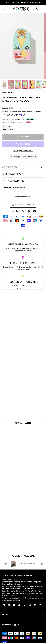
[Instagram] (9, 605)
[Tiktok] (19, 605)
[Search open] (37, 9)
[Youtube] (14, 605)
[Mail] (34, 211)
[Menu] (4, 9)
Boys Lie (10, 591)
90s (14, 586)
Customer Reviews (23, 196)
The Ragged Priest (22, 591)
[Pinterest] (28, 211)
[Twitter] (23, 211)
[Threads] (29, 605)
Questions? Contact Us (24, 205)
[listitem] (22, 46)
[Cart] (42, 9)
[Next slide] (42, 84)
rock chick (28, 586)
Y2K (5, 586)
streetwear (20, 586)
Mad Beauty (7, 92)
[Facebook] (17, 211)
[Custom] (40, 605)
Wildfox (35, 591)
